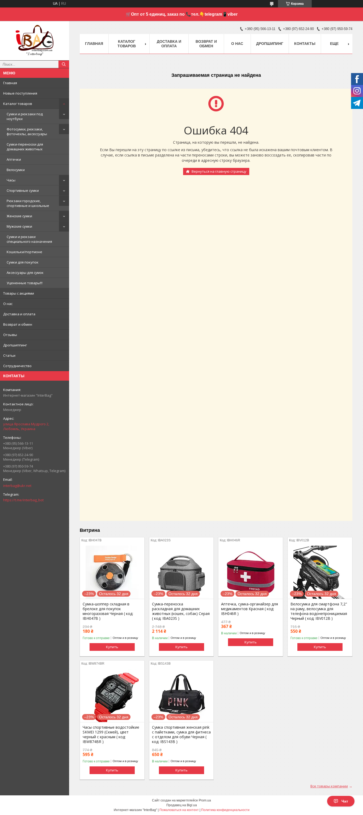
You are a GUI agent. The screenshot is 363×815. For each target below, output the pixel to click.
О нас (7, 303)
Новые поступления (20, 93)
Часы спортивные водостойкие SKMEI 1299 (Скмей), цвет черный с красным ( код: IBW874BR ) (111, 734)
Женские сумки (19, 216)
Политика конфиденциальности (225, 810)
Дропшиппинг (15, 345)
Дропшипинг (269, 43)
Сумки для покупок (23, 262)
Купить (112, 646)
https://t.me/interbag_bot (23, 500)
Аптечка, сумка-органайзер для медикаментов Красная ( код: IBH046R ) (249, 609)
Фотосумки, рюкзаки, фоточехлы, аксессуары (27, 131)
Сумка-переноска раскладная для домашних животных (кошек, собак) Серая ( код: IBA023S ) (181, 611)
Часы (11, 180)
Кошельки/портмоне (24, 251)
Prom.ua (205, 800)
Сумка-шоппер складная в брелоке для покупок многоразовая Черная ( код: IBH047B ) (108, 611)
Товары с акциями (18, 293)
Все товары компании (329, 786)
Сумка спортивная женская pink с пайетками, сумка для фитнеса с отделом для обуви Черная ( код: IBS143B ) (181, 734)
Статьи (9, 355)
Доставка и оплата (19, 314)
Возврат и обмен (17, 324)
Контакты (304, 43)
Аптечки (14, 159)
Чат (344, 801)
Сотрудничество (17, 365)
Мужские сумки (19, 226)
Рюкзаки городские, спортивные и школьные (28, 203)
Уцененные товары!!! (25, 283)
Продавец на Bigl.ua (181, 805)
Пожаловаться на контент (179, 810)
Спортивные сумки (23, 190)
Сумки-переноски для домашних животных (25, 146)
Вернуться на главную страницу (219, 171)
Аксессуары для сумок (25, 272)
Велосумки (16, 169)
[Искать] (63, 64)
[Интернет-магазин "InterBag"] (34, 38)
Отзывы (10, 334)
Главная (10, 82)
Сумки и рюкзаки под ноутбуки (25, 116)
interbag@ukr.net (17, 485)
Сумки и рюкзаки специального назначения (29, 239)
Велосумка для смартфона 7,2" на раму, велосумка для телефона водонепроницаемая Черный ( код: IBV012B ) (318, 611)
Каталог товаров (17, 103)
